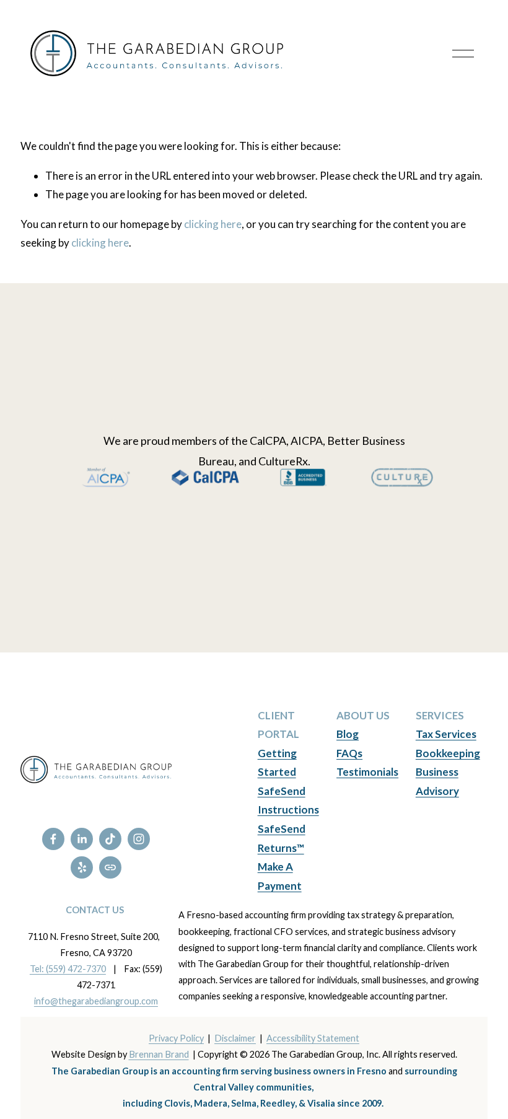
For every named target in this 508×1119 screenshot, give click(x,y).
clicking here (213, 223)
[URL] (110, 867)
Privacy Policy (176, 1038)
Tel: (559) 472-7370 (68, 968)
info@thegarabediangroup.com (96, 1001)
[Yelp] (82, 867)
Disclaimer (235, 1038)
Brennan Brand (159, 1054)
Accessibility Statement (312, 1038)
